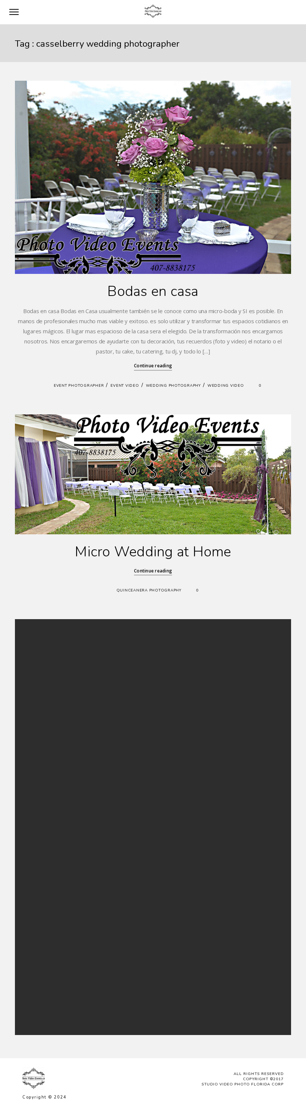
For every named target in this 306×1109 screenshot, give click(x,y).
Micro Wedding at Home (153, 551)
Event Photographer (79, 385)
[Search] (220, 654)
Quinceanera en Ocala (99, 944)
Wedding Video (225, 385)
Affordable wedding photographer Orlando (122, 908)
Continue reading (153, 365)
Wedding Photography (173, 385)
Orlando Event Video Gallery (105, 926)
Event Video (124, 385)
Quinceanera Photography (148, 590)
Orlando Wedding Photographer (110, 917)
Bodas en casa (152, 291)
